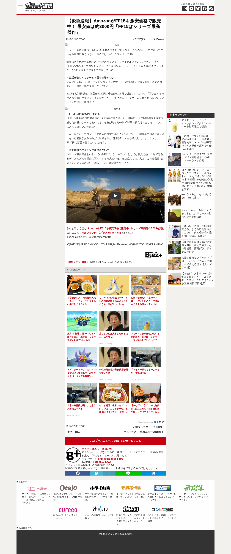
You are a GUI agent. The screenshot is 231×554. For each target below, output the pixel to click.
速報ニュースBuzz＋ (152, 432)
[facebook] (77, 473)
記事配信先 (25, 528)
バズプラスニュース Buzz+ (148, 39)
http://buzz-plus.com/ (110, 459)
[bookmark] (153, 473)
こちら (112, 465)
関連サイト (25, 482)
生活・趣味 (73, 432)
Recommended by (145, 422)
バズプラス (130, 432)
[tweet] (96, 473)
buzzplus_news (102, 462)
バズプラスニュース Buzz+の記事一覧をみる (115, 440)
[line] (128, 473)
